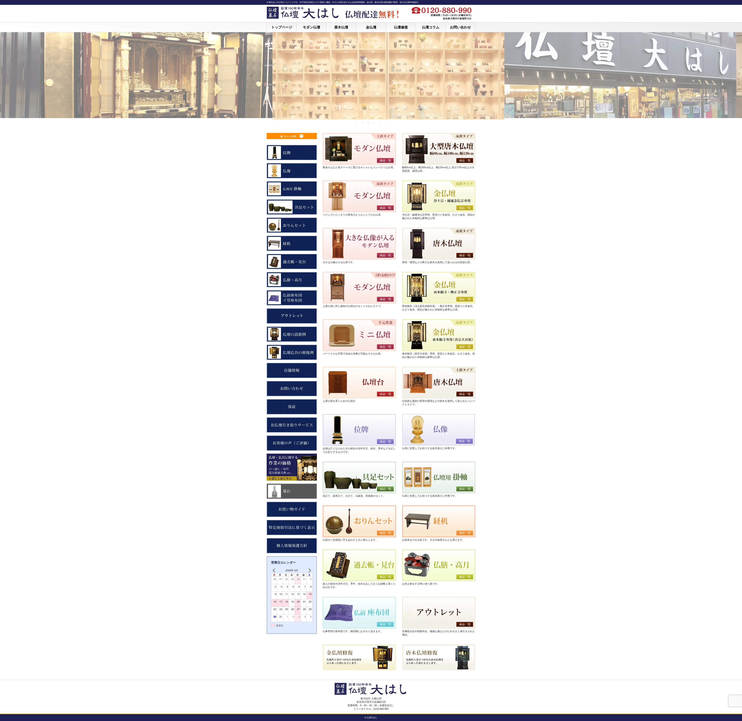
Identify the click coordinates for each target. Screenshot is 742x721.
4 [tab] (374, 123)
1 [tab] (356, 123)
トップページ (281, 27)
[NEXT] (308, 570)
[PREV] (274, 570)
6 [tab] (385, 123)
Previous (251, 74)
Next (491, 74)
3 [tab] (368, 123)
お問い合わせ (460, 27)
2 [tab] (362, 123)
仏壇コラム (430, 27)
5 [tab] (380, 123)
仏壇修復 (401, 27)
